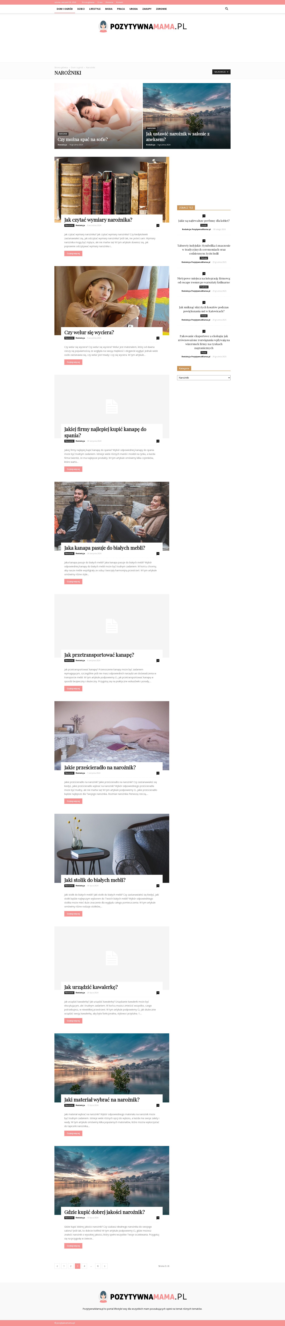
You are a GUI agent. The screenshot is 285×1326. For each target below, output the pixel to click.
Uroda (133, 8)
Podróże (203, 287)
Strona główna (88, 2)
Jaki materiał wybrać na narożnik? (102, 1099)
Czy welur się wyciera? (89, 332)
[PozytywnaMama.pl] (142, 26)
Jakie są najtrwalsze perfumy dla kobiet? (204, 220)
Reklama (109, 2)
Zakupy (146, 8)
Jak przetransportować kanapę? (99, 654)
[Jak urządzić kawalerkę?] (111, 958)
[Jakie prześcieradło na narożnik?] (111, 735)
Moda (108, 8)
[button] (227, 9)
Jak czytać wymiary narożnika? (98, 219)
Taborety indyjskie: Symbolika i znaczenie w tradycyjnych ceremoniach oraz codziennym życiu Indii (203, 249)
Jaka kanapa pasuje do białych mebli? (104, 547)
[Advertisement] (142, 51)
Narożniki (63, 134)
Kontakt (119, 2)
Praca (121, 8)
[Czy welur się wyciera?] (111, 300)
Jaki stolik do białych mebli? (95, 880)
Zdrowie (161, 8)
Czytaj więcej (73, 253)
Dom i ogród (65, 8)
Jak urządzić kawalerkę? (91, 987)
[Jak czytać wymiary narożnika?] (111, 190)
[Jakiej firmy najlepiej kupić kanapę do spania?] (111, 406)
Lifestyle (95, 8)
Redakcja (62, 144)
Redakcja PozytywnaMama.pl (196, 229)
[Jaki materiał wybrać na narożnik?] (111, 1067)
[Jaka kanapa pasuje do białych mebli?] (111, 516)
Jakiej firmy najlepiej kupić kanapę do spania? (105, 432)
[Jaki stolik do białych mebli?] (111, 848)
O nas (99, 2)
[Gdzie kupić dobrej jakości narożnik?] (111, 1180)
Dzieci (81, 8)
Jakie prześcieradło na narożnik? (100, 767)
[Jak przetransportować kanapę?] (111, 626)
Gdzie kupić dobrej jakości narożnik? (104, 1212)
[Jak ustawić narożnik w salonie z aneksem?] (187, 118)
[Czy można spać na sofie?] (98, 118)
